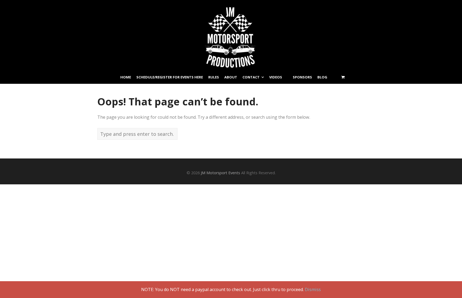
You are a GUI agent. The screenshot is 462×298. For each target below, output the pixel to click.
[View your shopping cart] (343, 77)
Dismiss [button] (313, 289)
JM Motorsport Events (220, 172)
